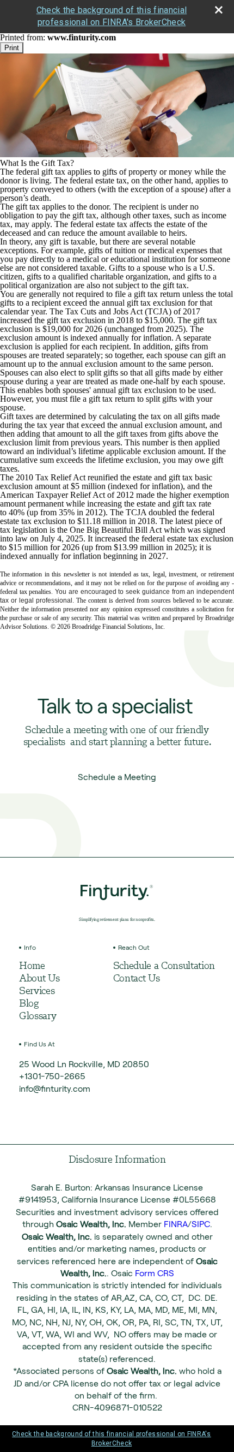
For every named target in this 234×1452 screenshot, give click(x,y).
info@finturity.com (54, 1088)
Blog (29, 1004)
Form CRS (154, 1273)
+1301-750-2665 (52, 1076)
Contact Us (136, 979)
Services (36, 991)
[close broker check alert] (218, 9)
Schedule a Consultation (164, 966)
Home (32, 966)
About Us (39, 979)
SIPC (201, 1224)
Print (11, 48)
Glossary (37, 1016)
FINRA (176, 1224)
